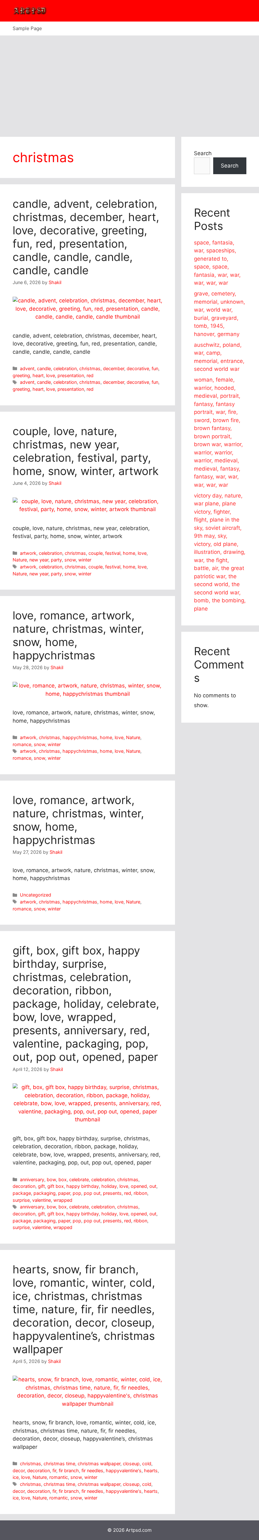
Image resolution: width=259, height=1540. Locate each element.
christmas (89, 368)
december (113, 368)
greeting (21, 375)
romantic (58, 1477)
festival (112, 553)
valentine (41, 1200)
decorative (138, 368)
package (22, 1193)
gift (41, 1186)
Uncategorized (35, 894)
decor (19, 1470)
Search (203, 153)
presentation (70, 375)
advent (27, 368)
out (152, 1186)
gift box (55, 1186)
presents (112, 1193)
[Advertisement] (129, 83)
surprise (21, 1200)
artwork (28, 553)
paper (64, 1193)
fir (54, 1470)
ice (16, 1477)
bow (51, 1179)
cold (146, 1463)
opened (139, 1186)
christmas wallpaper (99, 1463)
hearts (151, 1470)
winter (84, 559)
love (50, 375)
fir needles (92, 1470)
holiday (109, 1186)
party (56, 559)
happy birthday (82, 1186)
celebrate (79, 1179)
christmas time (59, 1463)
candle (44, 368)
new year (38, 559)
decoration (24, 1186)
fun (155, 368)
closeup (131, 1463)
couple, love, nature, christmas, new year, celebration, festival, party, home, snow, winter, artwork (86, 451)
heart (38, 375)
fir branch (69, 1470)
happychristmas (80, 737)
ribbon (140, 1193)
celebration (65, 368)
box (62, 1179)
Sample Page (27, 28)
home (129, 553)
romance (22, 744)
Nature (20, 559)
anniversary (32, 1179)
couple (95, 553)
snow (70, 559)
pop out (92, 1193)
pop (77, 1193)
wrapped (62, 1200)
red (90, 375)
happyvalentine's (124, 1470)
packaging (44, 1193)
